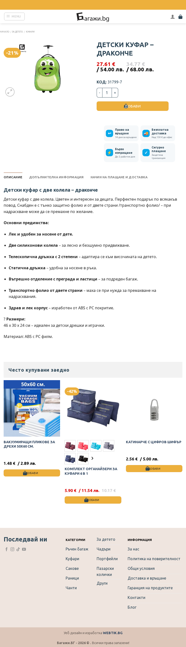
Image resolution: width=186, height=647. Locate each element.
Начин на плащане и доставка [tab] (119, 177)
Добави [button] (32, 473)
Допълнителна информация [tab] (56, 177)
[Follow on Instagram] (12, 550)
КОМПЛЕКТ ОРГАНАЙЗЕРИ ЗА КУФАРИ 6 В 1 (91, 471)
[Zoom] (10, 92)
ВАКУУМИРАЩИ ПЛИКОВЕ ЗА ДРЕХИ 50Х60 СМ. (29, 444)
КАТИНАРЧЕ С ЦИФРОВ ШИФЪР (153, 442)
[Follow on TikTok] (18, 550)
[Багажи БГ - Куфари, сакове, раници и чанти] (93, 16)
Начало (4, 32)
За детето (17, 32)
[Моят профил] (172, 16)
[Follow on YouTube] (24, 550)
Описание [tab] (13, 177)
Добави (132, 106)
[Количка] (180, 17)
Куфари (30, 32)
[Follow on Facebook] (6, 550)
